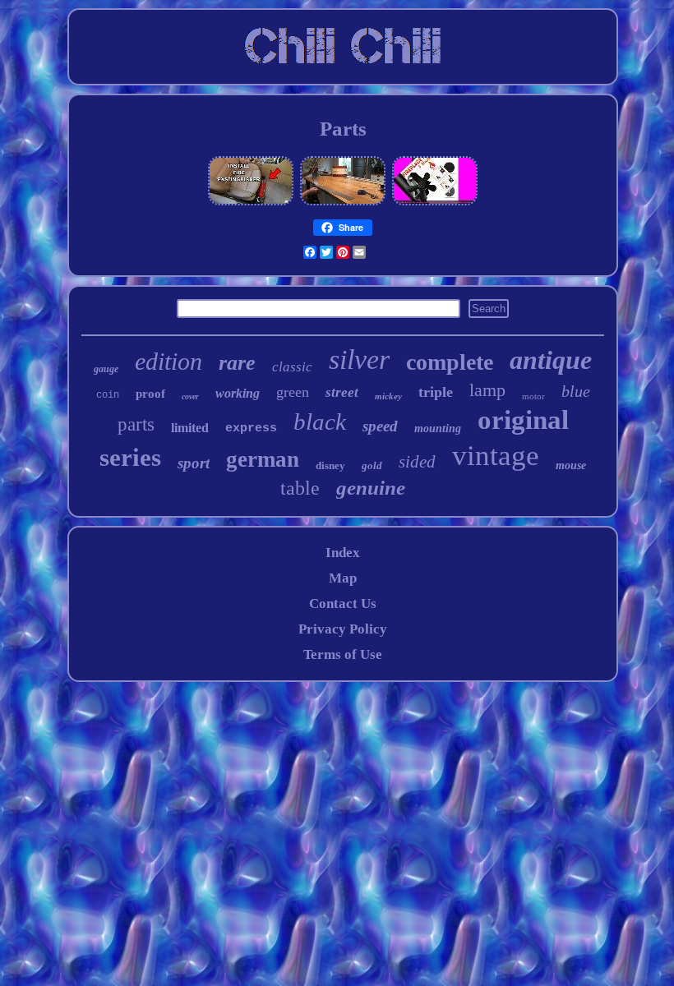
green (292, 392)
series (130, 457)
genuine (370, 488)
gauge (106, 369)
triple (435, 392)
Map (343, 578)
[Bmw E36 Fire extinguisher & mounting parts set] (250, 202)
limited (190, 428)
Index (342, 552)
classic (292, 367)
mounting (437, 428)
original (523, 420)
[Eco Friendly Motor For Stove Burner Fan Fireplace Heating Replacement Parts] (434, 202)
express (251, 428)
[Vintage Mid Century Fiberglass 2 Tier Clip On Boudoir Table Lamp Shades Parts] (342, 202)
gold (372, 465)
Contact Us (342, 603)
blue (575, 391)
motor (533, 396)
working (237, 393)
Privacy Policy (342, 629)
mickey (388, 396)
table (300, 488)
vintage (495, 456)
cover (190, 396)
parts (136, 424)
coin (107, 395)
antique (551, 360)
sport (194, 463)
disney (330, 465)
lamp (487, 390)
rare (237, 363)
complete (449, 362)
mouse (571, 465)
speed (380, 426)
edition (168, 361)
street (341, 392)
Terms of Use (342, 654)
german (262, 459)
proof (150, 393)
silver (359, 359)
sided (417, 462)
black (319, 421)
